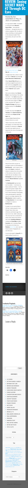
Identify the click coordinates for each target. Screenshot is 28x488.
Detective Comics (17, 454)
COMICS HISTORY (11, 392)
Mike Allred (10, 459)
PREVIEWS (9, 418)
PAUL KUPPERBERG (12, 416)
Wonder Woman (8, 466)
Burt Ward (12, 450)
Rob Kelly (9, 462)
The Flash (20, 464)
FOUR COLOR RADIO (12, 401)
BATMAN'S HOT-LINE (12, 383)
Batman (13, 449)
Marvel (12, 458)
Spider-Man (15, 463)
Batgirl (9, 449)
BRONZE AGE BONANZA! (13, 386)
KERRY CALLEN (11, 407)
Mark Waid (7, 458)
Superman (16, 464)
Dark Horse (19, 452)
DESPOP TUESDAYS (12, 399)
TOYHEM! (11, 465)
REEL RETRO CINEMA (12, 422)
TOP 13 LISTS (10, 427)
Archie (17, 447)
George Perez (14, 455)
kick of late (10, 227)
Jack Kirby (16, 456)
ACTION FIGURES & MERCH (14, 381)
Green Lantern (8, 456)
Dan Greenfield (10, 18)
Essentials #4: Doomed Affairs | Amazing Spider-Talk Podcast (12, 305)
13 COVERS (9, 379)
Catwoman (7, 452)
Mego (16, 458)
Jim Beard (20, 456)
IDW (12, 456)
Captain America (17, 450)
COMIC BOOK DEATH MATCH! (14, 390)
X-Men (13, 466)
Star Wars (10, 464)
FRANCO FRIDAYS (11, 403)
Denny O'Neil (10, 454)
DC (6, 453)
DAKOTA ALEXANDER (12, 396)
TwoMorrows (16, 465)
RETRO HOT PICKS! (11, 424)
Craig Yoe (15, 452)
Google (6, 293)
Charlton (11, 452)
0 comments (15, 20)
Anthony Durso (13, 447)
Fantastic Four (8, 455)
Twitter (12, 293)
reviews (19, 461)
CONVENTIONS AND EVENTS (14, 394)
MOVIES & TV (10, 412)
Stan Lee (20, 462)
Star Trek (7, 464)
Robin (6, 463)
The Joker (7, 465)
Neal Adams (15, 460)
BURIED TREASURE (11, 388)
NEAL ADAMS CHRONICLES (13, 414)
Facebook (9, 293)
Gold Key (18, 455)
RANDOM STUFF (11, 420)
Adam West (7, 447)
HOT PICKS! (10, 405)
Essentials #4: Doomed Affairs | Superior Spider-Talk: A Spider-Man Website (12, 311)
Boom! (9, 450)
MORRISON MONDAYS (12, 409)
